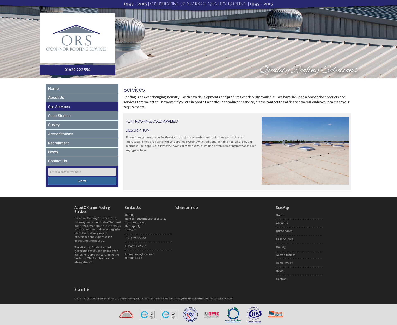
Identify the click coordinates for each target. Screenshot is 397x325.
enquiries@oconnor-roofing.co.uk (140, 256)
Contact (281, 279)
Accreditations (60, 134)
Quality (54, 124)
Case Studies (59, 115)
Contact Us (57, 161)
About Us (56, 97)
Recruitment (58, 143)
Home (53, 88)
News (53, 151)
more (88, 262)
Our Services (59, 106)
